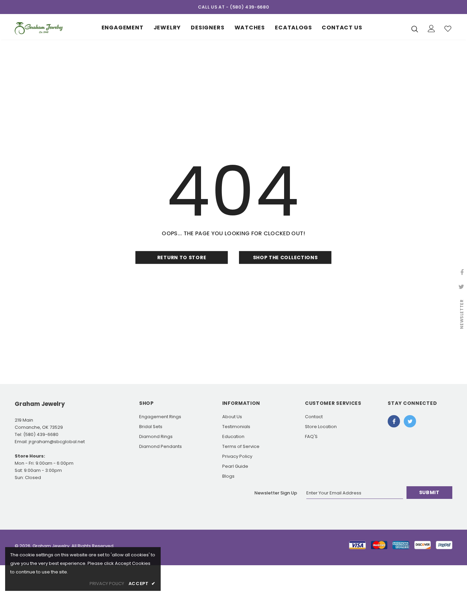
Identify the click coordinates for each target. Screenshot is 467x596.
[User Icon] (431, 28)
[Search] (414, 28)
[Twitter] (410, 421)
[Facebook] (394, 421)
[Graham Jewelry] (39, 28)
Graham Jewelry (50, 546)
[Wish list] (447, 28)
